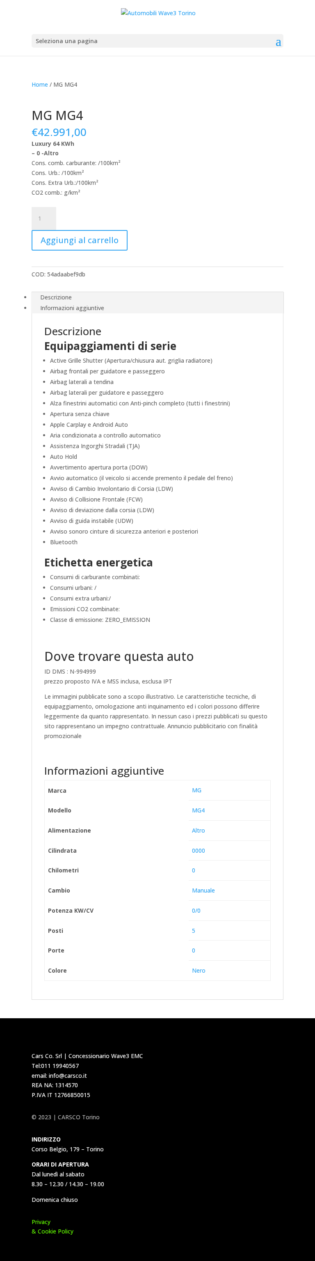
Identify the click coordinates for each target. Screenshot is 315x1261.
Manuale (203, 890)
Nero (198, 970)
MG (196, 790)
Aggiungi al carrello (80, 240)
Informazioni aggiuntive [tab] (72, 308)
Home (40, 84)
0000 (198, 850)
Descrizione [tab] (56, 297)
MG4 (198, 810)
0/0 (196, 910)
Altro (198, 830)
